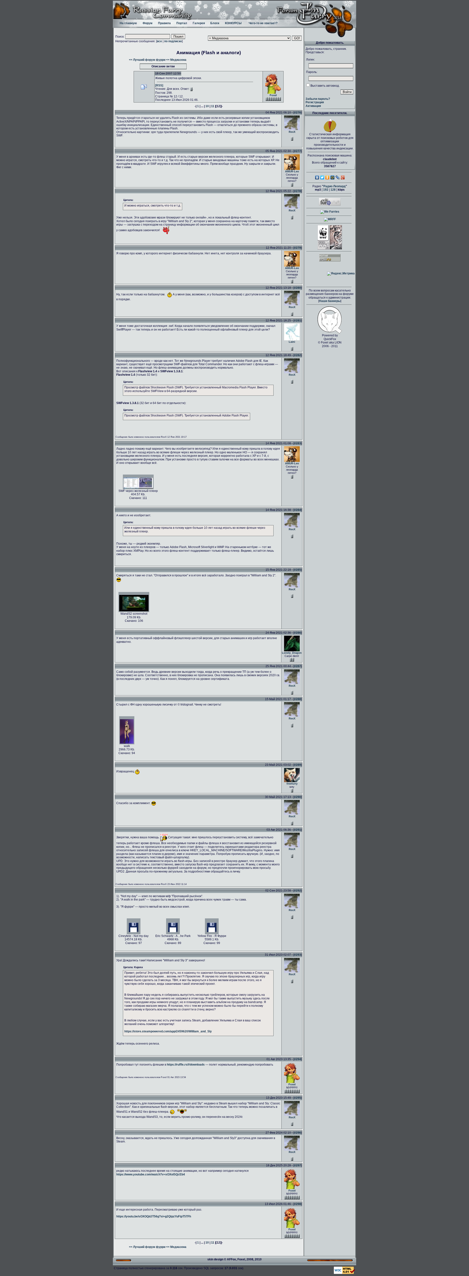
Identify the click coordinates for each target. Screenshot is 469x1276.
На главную (128, 23)
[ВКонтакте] (317, 177)
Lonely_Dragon (292, 652)
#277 (297, 151)
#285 (297, 569)
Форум (147, 23)
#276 (297, 112)
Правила (164, 23)
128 (333, 189)
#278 (297, 191)
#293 (297, 954)
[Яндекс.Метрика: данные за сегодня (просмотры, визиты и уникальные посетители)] (341, 274)
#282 (297, 355)
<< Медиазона (176, 60)
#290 (297, 797)
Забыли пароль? (318, 99)
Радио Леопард (334, 186)
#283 (297, 443)
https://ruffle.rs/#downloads (186, 1064)
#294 (297, 1059)
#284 (297, 510)
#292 (297, 890)
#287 (297, 666)
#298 (297, 1204)
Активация (313, 106)
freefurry (292, 783)
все (159, 41)
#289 (297, 765)
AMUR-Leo (292, 171)
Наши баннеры (330, 301)
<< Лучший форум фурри (147, 60)
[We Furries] (329, 211)
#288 (297, 699)
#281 (297, 320)
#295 (297, 1098)
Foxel (273, 95)
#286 (297, 632)
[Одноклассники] (327, 177)
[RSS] (159, 85)
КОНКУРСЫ (233, 23)
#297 (297, 1165)
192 (325, 189)
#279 (297, 247)
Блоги (214, 23)
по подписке (173, 41)
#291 (297, 829)
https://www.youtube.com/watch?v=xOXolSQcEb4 (150, 1174)
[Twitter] (322, 177)
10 (207, 106)
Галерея (199, 23)
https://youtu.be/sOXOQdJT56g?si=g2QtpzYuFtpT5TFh (153, 1216)
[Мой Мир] (332, 177)
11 (212, 106)
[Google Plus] (342, 177)
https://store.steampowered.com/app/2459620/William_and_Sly (168, 1031)
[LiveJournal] (337, 177)
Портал (181, 23)
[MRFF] (330, 219)
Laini (292, 341)
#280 (297, 288)
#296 (297, 1132)
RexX (292, 131)
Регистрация (315, 102)
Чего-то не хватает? (263, 23)
